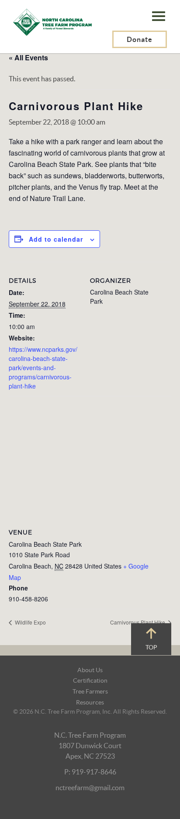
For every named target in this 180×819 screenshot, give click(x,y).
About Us (90, 669)
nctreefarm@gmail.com (90, 787)
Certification (90, 680)
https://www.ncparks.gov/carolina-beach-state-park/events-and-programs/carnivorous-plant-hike (43, 367)
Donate (139, 39)
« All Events (28, 57)
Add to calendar (56, 239)
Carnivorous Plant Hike (138, 622)
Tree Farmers (90, 691)
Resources (90, 702)
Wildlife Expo (30, 622)
